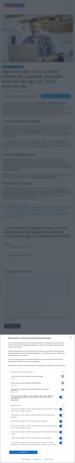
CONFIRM (23, 452)
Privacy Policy (48, 459)
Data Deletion (26, 459)
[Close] (71, 338)
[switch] (61, 376)
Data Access (37, 459)
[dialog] (37, 398)
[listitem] (37, 372)
